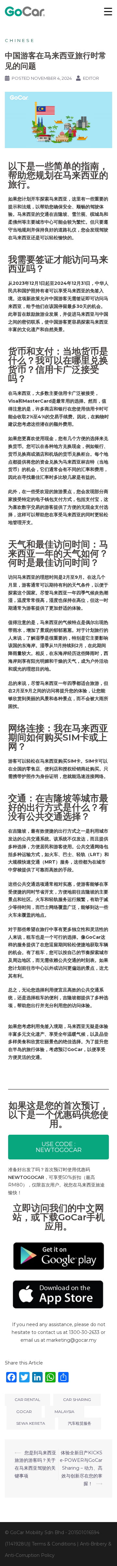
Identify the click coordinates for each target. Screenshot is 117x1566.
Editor (91, 78)
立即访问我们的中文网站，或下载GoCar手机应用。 (59, 1217)
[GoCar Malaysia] (25, 11)
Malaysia (64, 1411)
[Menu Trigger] (108, 11)
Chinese (20, 40)
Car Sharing (77, 1399)
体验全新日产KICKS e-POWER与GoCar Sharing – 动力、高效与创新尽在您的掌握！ (81, 1468)
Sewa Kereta (30, 1423)
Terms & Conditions (54, 1544)
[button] (58, 1147)
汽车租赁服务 (79, 1423)
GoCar (24, 1411)
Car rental (27, 1399)
